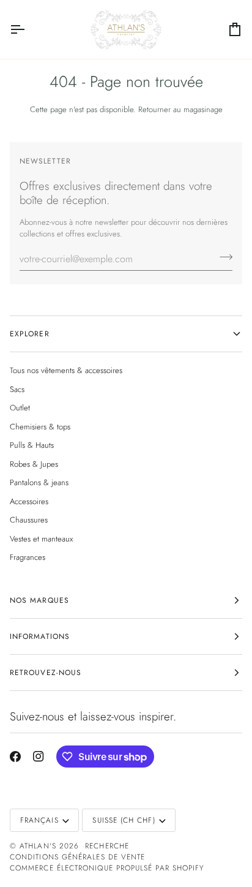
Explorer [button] (30, 333)
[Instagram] (38, 756)
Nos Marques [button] (39, 600)
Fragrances (27, 557)
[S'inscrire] (222, 257)
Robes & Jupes (34, 464)
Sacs (17, 389)
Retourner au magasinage (180, 109)
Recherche (107, 845)
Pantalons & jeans (39, 482)
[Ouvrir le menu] (28, 29)
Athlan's (39, 845)
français (39, 820)
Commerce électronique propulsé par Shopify (107, 868)
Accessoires (29, 501)
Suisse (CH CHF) (123, 820)
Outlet (20, 407)
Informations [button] (40, 636)
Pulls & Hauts (32, 445)
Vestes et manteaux (41, 539)
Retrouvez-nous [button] (45, 672)
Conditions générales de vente (77, 856)
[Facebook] (15, 756)
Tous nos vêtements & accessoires (66, 370)
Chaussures (29, 520)
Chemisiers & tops (40, 426)
